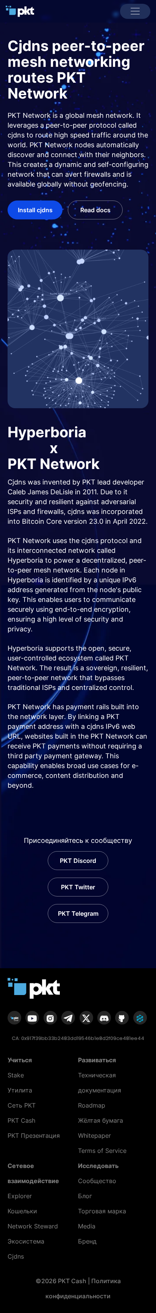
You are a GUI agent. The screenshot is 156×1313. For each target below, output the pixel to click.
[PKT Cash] (20, 10)
